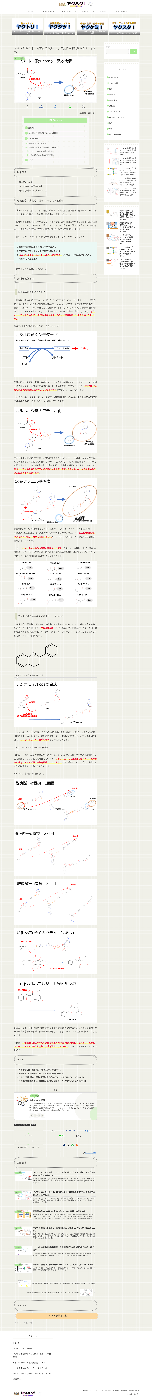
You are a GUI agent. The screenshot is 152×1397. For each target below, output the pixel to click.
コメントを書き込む (56, 1315)
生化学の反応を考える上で (36, 143)
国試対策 (17, 1379)
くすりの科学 (20, 1125)
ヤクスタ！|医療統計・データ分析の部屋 (30, 1368)
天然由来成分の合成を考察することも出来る (42, 147)
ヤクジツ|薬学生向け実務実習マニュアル (30, 1363)
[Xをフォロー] (35, 1115)
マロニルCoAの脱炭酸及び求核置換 (41, 155)
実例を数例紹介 (33, 138)
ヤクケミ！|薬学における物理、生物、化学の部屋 (32, 1355)
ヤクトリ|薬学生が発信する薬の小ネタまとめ (32, 1373)
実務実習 (124, 1390)
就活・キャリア (134, 1390)
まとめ (30, 160)
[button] (83, 106)
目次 (54, 120)
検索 (108, 47)
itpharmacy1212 (37, 1100)
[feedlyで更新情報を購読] (38, 1115)
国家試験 (116, 1390)
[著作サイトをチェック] (31, 1115)
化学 (28, 1125)
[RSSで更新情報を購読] (42, 1115)
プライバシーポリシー (22, 1348)
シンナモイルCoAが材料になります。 (42, 151)
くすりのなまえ (95, 1390)
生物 (34, 1125)
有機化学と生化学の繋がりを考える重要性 (43, 133)
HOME (16, 1343)
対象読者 (31, 128)
